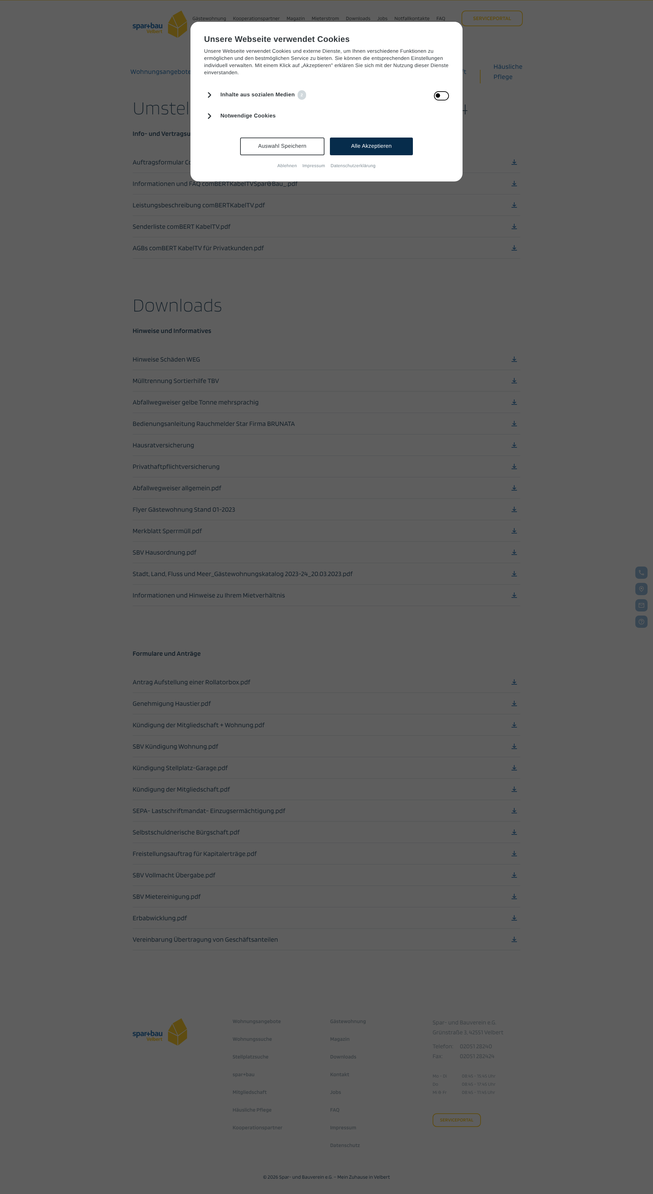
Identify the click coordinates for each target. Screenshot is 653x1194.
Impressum (313, 165)
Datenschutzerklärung (353, 165)
